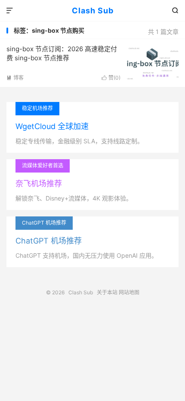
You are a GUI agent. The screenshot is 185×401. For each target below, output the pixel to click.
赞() (111, 77)
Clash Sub (93, 10)
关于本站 (107, 292)
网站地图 (129, 292)
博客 (15, 77)
